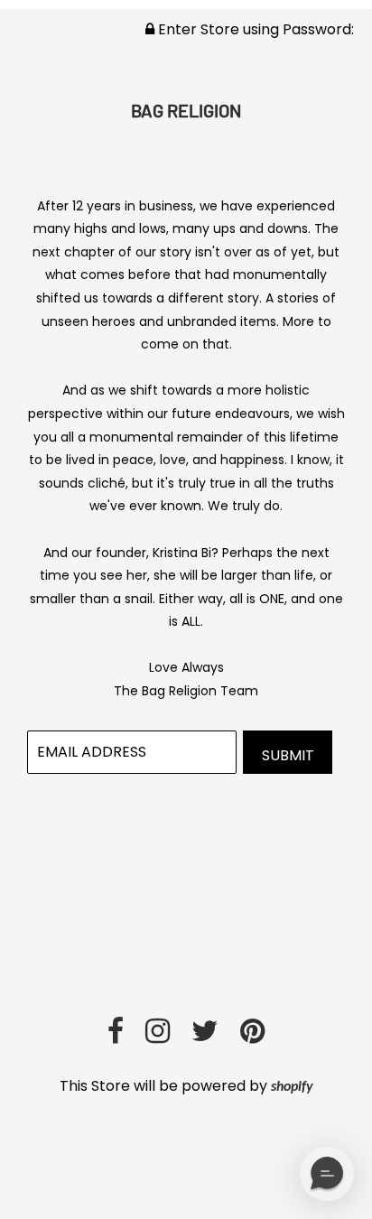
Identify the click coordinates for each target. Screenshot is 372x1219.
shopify (292, 1087)
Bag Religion (186, 110)
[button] (327, 1174)
